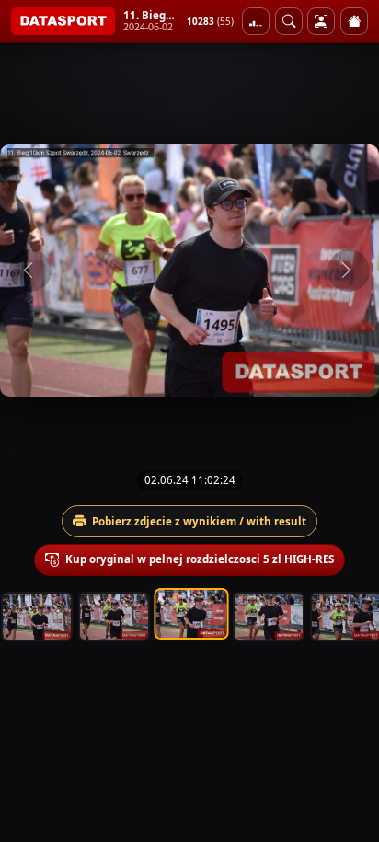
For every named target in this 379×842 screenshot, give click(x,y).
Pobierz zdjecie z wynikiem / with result (199, 521)
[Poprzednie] (30, 270)
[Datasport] (63, 21)
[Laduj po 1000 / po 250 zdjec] (256, 21)
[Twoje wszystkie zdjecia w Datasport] (321, 21)
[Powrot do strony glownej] (354, 21)
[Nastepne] (348, 270)
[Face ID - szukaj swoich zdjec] (289, 21)
